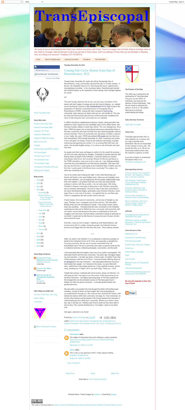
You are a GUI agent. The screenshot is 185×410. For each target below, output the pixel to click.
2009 (39, 240)
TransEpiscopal (53, 74)
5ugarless (97, 394)
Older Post (115, 373)
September (43, 210)
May (40, 220)
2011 (39, 233)
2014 (39, 183)
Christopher (75, 334)
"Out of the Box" (100, 59)
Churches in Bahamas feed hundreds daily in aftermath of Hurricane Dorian (136, 190)
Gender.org (129, 248)
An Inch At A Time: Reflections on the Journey (47, 259)
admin (72, 350)
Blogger (113, 394)
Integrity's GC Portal (41, 131)
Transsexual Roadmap (133, 268)
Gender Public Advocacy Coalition (137, 245)
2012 (39, 190)
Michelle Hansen (40, 70)
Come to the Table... (44, 268)
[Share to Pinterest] (115, 317)
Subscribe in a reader (133, 124)
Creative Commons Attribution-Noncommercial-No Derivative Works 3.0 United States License (87, 405)
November (43, 192)
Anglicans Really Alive (42, 134)
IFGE (127, 255)
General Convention (72, 59)
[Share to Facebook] (112, 317)
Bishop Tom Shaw (76, 321)
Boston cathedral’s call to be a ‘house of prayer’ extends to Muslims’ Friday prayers (136, 203)
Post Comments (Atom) (97, 379)
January (42, 229)
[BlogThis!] (107, 317)
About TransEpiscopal (52, 59)
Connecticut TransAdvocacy (135, 237)
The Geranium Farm (41, 160)
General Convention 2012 (43, 124)
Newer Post (70, 373)
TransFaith (38, 302)
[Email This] (105, 317)
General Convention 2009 (43, 127)
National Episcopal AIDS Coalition (46, 149)
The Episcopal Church (113, 323)
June (41, 217)
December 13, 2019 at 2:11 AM (81, 345)
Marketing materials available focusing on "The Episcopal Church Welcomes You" (138, 222)
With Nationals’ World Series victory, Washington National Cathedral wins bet (135, 182)
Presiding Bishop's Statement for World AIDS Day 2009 (137, 216)
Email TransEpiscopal (42, 113)
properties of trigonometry (79, 355)
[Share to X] (110, 317)
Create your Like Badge (53, 78)
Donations (86, 59)
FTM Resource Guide (133, 241)
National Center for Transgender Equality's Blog (45, 277)
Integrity (37, 145)
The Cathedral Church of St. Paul (92, 323)
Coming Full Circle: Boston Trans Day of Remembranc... (45, 204)
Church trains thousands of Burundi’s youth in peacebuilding (137, 196)
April (40, 223)
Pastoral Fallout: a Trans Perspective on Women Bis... (45, 197)
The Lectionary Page (41, 163)
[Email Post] (100, 317)
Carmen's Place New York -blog (45, 295)
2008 (39, 243)
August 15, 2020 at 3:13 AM (80, 358)
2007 (39, 246)
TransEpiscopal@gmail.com (135, 162)
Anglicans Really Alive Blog (44, 138)
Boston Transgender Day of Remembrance (99, 321)
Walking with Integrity (42, 170)
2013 (39, 186)
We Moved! (40, 281)
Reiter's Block (39, 298)
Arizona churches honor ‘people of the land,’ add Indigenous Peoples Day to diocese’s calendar (137, 175)
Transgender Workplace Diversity (46, 167)
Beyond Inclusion (40, 142)
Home (38, 59)
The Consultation (40, 152)
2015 (39, 180)
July (40, 213)
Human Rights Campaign (134, 252)
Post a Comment (73, 363)
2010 (39, 236)
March (41, 226)
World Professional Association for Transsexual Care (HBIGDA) (137, 273)
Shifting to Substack (43, 262)
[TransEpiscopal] (41, 74)
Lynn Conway (130, 259)
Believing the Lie (131, 234)
